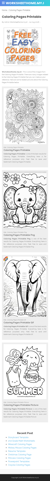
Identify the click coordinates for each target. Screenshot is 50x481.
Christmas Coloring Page (19, 454)
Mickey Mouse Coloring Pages (22, 448)
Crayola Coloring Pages (19, 465)
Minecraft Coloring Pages (20, 444)
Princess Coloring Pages (19, 458)
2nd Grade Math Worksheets (21, 441)
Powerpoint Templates (19, 461)
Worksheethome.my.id (26, 3)
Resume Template (17, 451)
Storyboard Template (18, 437)
